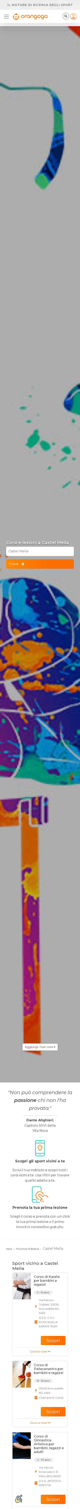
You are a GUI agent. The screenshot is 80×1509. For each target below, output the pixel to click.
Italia (9, 1248)
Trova (13, 564)
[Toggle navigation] (7, 16)
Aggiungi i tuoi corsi (39, 1047)
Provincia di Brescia (27, 1248)
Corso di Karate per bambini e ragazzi (47, 1280)
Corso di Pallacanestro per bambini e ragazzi (48, 1369)
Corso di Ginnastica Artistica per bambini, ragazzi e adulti (49, 1444)
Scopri (53, 1340)
